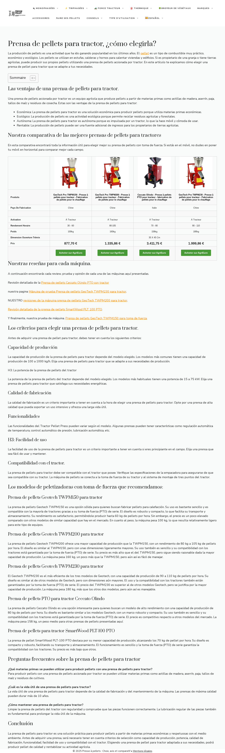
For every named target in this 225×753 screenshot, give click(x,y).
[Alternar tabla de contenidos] (31, 78)
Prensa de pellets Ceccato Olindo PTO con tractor (75, 283)
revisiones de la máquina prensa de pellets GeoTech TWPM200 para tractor (75, 300)
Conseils (93, 18)
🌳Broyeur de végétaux (175, 8)
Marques (203, 8)
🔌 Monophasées (43, 8)
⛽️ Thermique (139, 8)
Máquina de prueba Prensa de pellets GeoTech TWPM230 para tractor (77, 292)
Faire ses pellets (68, 18)
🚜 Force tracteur (107, 8)
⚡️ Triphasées (74, 8)
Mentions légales (142, 751)
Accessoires (41, 18)
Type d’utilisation (122, 18)
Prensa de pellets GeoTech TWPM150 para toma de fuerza (106, 318)
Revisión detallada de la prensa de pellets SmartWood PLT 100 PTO (55, 309)
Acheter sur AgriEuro (70, 252)
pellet (145, 53)
